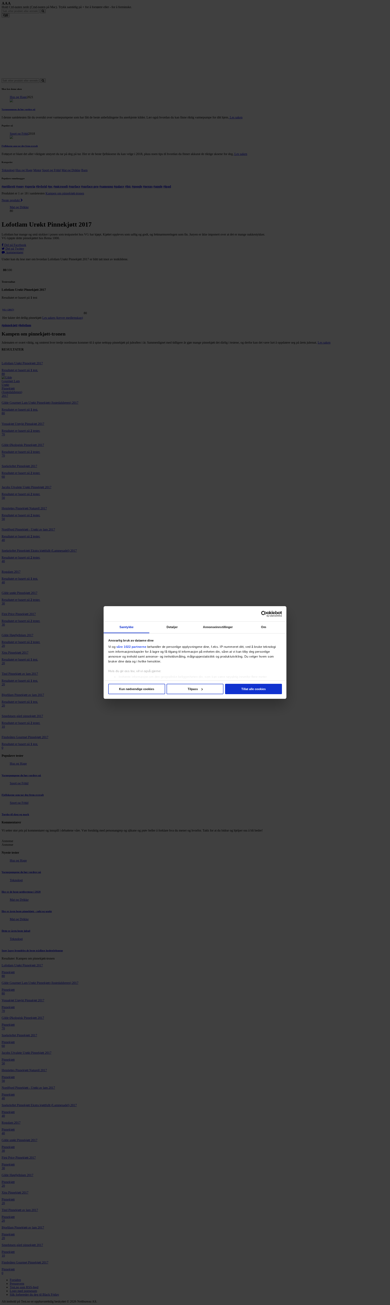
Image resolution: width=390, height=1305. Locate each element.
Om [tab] (263, 627)
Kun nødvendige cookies (136, 689)
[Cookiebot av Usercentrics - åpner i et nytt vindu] (264, 614)
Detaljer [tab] (172, 627)
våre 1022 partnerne (131, 646)
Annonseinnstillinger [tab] (218, 627)
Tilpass (193, 689)
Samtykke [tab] (126, 627)
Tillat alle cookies (253, 689)
